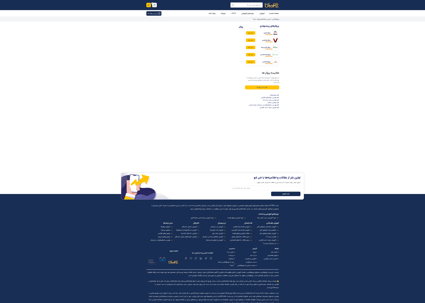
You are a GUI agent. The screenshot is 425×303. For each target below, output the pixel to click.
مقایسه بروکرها (262, 87)
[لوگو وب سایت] (272, 5)
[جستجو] (233, 5)
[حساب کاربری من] (148, 5)
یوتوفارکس (275, 19)
